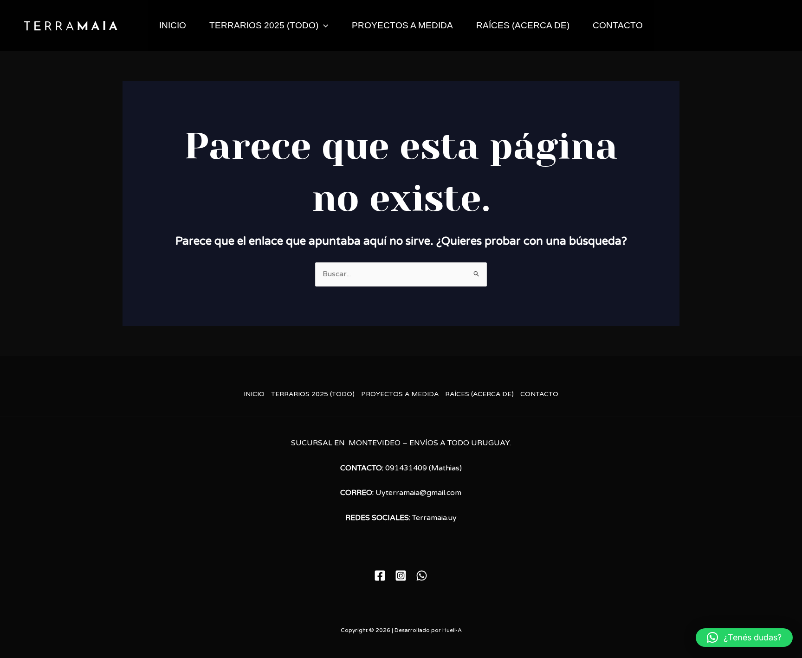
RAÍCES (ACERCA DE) (522, 25)
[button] (323, 25)
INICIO (172, 25)
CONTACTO (618, 25)
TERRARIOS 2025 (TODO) (263, 25)
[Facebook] (380, 575)
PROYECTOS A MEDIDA (402, 25)
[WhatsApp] (421, 575)
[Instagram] (401, 575)
